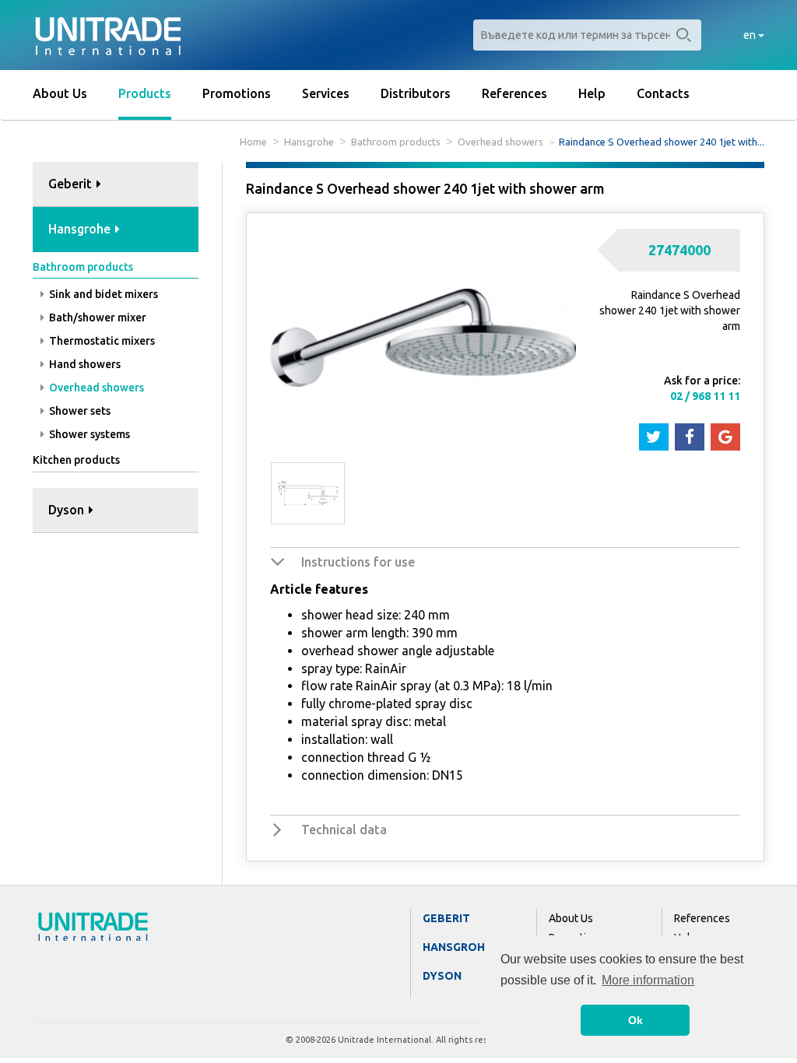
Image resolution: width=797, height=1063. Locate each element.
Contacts (663, 93)
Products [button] (144, 93)
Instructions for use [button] (358, 562)
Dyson (442, 976)
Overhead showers (500, 141)
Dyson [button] (67, 510)
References (514, 93)
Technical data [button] (344, 830)
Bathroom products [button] (83, 267)
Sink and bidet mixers (102, 294)
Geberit (446, 918)
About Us (60, 93)
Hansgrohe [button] (81, 229)
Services (325, 93)
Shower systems (88, 434)
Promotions (236, 93)
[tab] (115, 185)
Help (592, 93)
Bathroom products (396, 141)
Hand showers (84, 364)
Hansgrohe (309, 141)
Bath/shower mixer (96, 317)
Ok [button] (635, 1020)
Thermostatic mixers (101, 341)
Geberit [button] (71, 184)
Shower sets (79, 411)
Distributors (416, 93)
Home (253, 141)
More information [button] (648, 980)
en (750, 35)
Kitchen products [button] (76, 460)
